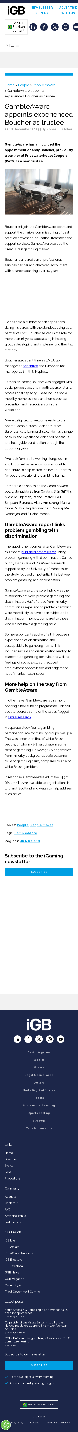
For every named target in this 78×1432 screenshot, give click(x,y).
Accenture (30, 366)
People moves (44, 85)
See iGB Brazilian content (16, 26)
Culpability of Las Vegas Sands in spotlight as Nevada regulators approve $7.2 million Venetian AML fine (36, 1325)
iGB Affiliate (12, 1246)
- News (22, 1316)
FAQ (7, 1209)
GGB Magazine (14, 1278)
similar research (19, 717)
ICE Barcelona (14, 1266)
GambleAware (25, 833)
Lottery (39, 1082)
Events (9, 1165)
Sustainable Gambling (39, 1105)
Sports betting (39, 1113)
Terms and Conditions (58, 1422)
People (23, 85)
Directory (11, 1159)
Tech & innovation (39, 1128)
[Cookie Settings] (6, 1425)
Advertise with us (16, 1215)
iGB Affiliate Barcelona (19, 1253)
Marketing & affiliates (39, 1090)
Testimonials (13, 1222)
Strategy (39, 1120)
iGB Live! (10, 1240)
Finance (39, 1067)
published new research (38, 552)
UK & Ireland (30, 841)
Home (9, 85)
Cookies (34, 1422)
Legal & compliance (39, 1075)
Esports (39, 1060)
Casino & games (39, 1052)
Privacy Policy (15, 1422)
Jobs (8, 1172)
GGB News (12, 1272)
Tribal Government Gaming (22, 1291)
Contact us (12, 1203)
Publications (12, 1178)
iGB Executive (13, 1259)
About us (10, 1196)
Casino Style (13, 1285)
